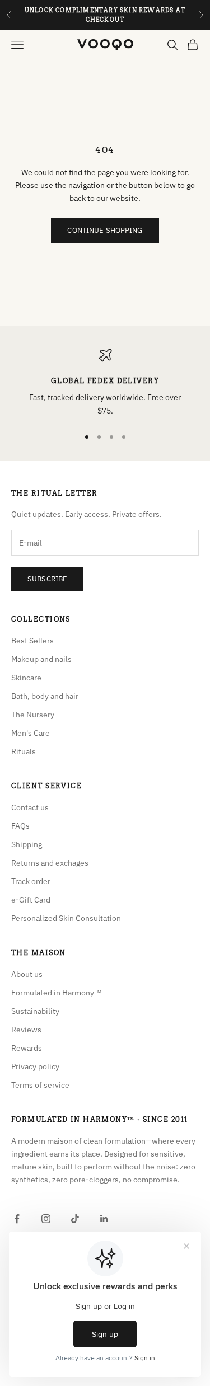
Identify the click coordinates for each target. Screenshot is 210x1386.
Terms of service (40, 1085)
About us (27, 974)
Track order (30, 881)
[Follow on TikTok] (75, 1218)
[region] (105, 383)
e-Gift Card (30, 900)
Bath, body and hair (44, 696)
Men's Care (30, 733)
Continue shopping (104, 230)
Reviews (26, 1030)
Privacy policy (35, 1066)
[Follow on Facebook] (16, 1218)
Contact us (30, 807)
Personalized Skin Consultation (66, 918)
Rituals (23, 751)
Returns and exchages (49, 863)
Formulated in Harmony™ (56, 993)
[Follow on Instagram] (46, 1218)
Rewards (26, 1048)
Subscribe (47, 579)
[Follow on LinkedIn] (104, 1218)
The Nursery (32, 715)
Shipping (26, 844)
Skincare (26, 678)
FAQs (20, 826)
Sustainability (35, 1011)
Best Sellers (32, 641)
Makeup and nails (41, 659)
